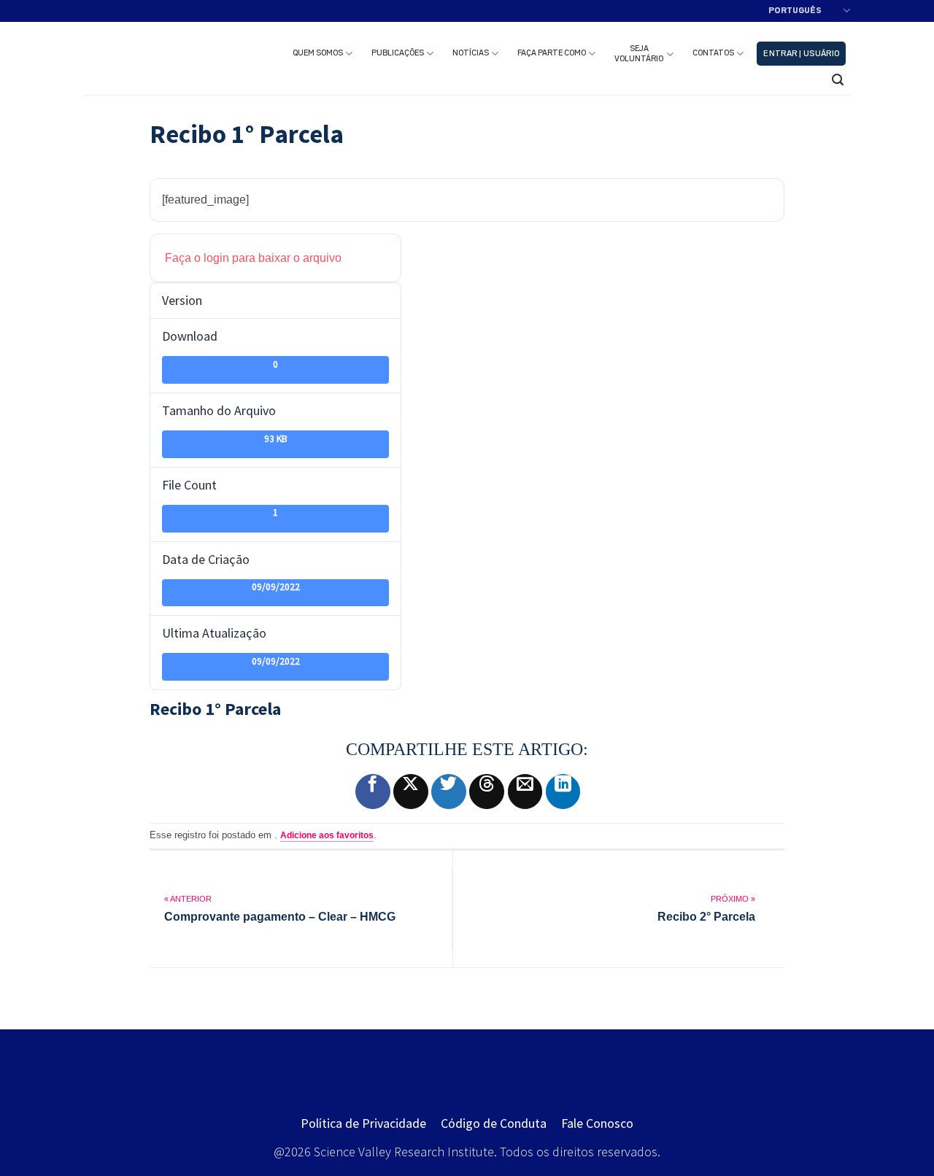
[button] (801, 54)
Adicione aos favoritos (327, 835)
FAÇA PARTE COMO (551, 53)
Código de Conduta (494, 1123)
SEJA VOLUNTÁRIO (638, 54)
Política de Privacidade (363, 1123)
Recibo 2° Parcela (706, 916)
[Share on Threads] (486, 791)
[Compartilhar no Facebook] (372, 791)
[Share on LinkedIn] (563, 791)
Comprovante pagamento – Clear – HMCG (279, 916)
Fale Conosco (597, 1123)
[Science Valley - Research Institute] (166, 58)
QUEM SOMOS (318, 53)
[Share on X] (410, 791)
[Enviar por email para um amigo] (525, 791)
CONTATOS (713, 53)
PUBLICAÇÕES (397, 53)
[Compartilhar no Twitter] (448, 791)
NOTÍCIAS (470, 53)
